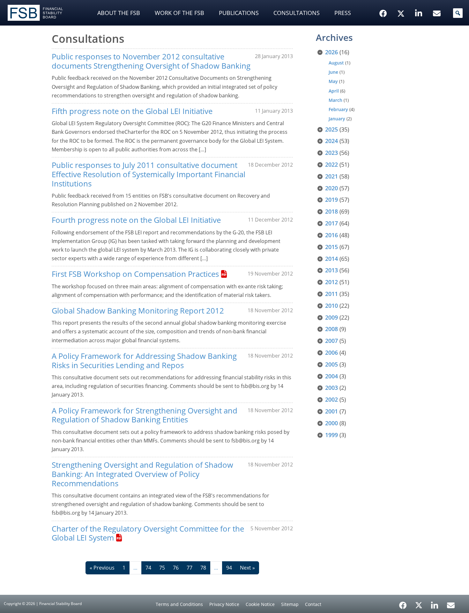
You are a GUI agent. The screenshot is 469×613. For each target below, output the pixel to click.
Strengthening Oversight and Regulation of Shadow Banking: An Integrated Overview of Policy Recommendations (142, 473)
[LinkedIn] (435, 603)
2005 (331, 364)
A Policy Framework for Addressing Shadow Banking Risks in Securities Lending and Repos (144, 360)
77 (189, 567)
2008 (331, 329)
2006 (331, 352)
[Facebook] (403, 603)
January (337, 119)
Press (342, 13)
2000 (331, 423)
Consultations (296, 13)
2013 (331, 270)
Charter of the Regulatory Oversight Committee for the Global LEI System (148, 533)
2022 (331, 164)
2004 (331, 376)
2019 (331, 199)
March (335, 100)
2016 (331, 235)
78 (203, 567)
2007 (331, 340)
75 (162, 567)
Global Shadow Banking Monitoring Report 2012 (138, 310)
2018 (331, 211)
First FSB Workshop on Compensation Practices (135, 274)
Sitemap (290, 604)
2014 (331, 258)
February (338, 109)
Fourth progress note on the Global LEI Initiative (136, 220)
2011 (331, 294)
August (336, 63)
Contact (313, 604)
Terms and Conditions (179, 604)
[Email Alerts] (451, 605)
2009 (331, 317)
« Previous (102, 567)
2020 (331, 188)
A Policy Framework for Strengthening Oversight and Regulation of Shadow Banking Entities (144, 415)
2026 (331, 52)
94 (229, 567)
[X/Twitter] (402, 3)
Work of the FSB (179, 13)
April (334, 91)
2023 (331, 152)
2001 (331, 411)
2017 (331, 223)
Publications (239, 13)
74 (148, 567)
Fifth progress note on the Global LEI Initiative (132, 111)
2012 (331, 282)
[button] (458, 13)
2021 (331, 176)
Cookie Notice (260, 604)
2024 (331, 141)
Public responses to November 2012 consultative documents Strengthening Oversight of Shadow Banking (151, 61)
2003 (331, 387)
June (333, 72)
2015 (331, 247)
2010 (331, 305)
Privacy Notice (224, 604)
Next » (247, 567)
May (333, 81)
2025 (331, 129)
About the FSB (118, 13)
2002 (331, 399)
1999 (331, 435)
